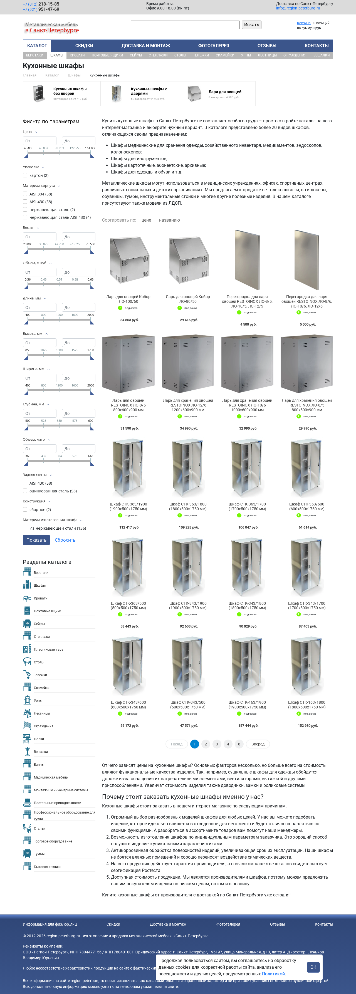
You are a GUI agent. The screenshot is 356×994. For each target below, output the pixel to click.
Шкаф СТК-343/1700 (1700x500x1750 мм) (307, 605)
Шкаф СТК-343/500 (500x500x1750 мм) (188, 704)
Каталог (37, 45)
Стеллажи (158, 55)
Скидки (84, 45)
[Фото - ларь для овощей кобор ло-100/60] (128, 260)
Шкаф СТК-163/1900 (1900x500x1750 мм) (247, 704)
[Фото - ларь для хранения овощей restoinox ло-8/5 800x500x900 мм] (307, 363)
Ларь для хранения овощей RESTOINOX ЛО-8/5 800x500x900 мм (307, 405)
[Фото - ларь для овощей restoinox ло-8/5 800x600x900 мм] (128, 363)
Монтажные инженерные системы (61, 790)
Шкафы (56, 55)
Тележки (201, 55)
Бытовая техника (47, 867)
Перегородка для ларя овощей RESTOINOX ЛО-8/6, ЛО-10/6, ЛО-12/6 (306, 301)
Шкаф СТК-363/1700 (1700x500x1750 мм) (247, 506)
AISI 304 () (40, 194)
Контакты (317, 45)
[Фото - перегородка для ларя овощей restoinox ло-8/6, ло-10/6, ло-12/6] (307, 260)
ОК (313, 967)
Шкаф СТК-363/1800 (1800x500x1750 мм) (188, 506)
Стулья (39, 829)
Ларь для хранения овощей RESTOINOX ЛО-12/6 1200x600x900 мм (188, 405)
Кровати (77, 55)
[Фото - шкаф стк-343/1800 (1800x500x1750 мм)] (247, 566)
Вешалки (321, 55)
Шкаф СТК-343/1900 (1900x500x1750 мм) (188, 605)
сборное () (40, 509)
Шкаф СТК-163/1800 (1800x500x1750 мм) (307, 704)
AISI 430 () (40, 201)
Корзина (304, 23)
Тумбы (39, 854)
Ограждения (294, 55)
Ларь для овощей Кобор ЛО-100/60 (128, 299)
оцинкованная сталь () (53, 491)
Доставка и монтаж (146, 45)
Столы (180, 55)
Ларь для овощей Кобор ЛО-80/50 (188, 299)
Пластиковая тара (48, 649)
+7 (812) (41, 4)
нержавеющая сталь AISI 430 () (60, 217)
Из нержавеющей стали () (57, 528)
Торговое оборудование (53, 841)
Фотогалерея (213, 45)
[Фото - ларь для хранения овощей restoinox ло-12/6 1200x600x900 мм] (188, 363)
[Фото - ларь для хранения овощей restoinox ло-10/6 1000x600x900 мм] (247, 363)
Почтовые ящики (107, 55)
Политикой (273, 973)
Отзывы (267, 45)
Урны (246, 55)
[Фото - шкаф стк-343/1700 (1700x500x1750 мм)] (307, 566)
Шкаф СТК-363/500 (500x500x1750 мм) (128, 605)
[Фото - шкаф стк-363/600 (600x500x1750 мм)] (307, 467)
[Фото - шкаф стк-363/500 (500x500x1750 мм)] (128, 566)
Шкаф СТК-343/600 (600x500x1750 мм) (128, 704)
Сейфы (136, 55)
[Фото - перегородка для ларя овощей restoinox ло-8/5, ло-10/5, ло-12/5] (247, 260)
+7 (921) (41, 9)
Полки (39, 739)
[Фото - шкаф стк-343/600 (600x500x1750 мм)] (128, 665)
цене (146, 220)
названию (169, 220)
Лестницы (267, 55)
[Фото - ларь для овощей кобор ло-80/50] (188, 260)
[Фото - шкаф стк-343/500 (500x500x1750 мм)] (188, 665)
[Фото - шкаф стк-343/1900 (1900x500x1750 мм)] (188, 566)
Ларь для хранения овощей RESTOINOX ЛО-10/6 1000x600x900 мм (247, 405)
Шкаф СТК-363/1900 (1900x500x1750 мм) (128, 506)
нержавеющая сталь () (52, 209)
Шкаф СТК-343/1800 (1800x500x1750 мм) (247, 605)
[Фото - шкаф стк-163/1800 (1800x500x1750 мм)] (307, 665)
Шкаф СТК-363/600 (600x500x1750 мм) (307, 506)
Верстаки (34, 55)
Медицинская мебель (51, 777)
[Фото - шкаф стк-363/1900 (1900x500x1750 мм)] (128, 467)
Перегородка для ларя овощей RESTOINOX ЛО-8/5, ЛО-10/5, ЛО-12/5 (247, 301)
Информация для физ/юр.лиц (50, 924)
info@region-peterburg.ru (298, 8)
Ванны (39, 765)
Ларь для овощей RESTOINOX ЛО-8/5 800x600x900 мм (128, 405)
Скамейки (225, 55)
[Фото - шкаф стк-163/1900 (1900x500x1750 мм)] (247, 665)
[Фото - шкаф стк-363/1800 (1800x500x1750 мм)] (188, 467)
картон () (38, 175)
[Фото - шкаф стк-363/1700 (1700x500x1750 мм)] (247, 467)
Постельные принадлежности (57, 803)
